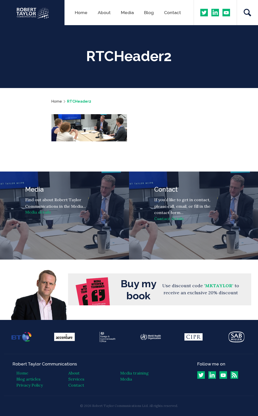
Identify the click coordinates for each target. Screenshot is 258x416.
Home (81, 12)
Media (127, 12)
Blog (149, 12)
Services (76, 379)
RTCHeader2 (79, 101)
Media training (134, 373)
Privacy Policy (29, 385)
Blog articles (28, 379)
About (104, 12)
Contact (172, 12)
